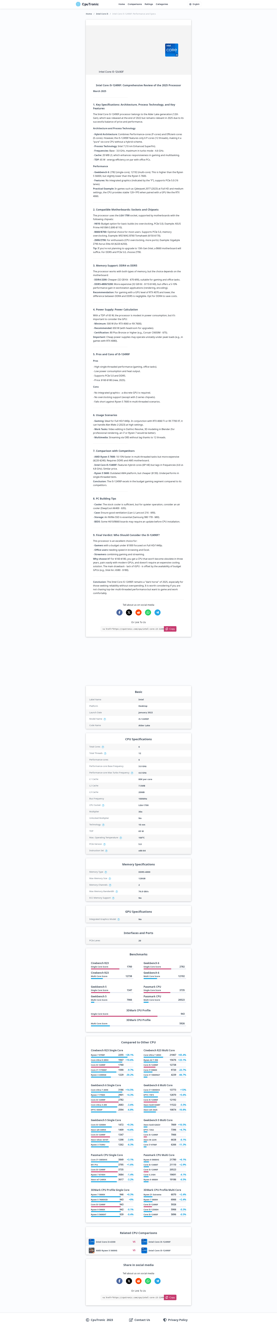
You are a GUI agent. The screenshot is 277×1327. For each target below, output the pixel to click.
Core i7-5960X (150, 1070)
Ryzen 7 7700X (98, 1095)
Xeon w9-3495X (98, 1129)
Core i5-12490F (98, 1065)
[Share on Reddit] (138, 612)
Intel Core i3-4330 (105, 1241)
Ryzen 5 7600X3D (99, 1199)
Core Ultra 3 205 (99, 1104)
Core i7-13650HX (152, 1089)
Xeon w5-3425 (150, 1109)
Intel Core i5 (102, 13)
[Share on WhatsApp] (148, 612)
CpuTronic (90, 4)
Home (122, 4)
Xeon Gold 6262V (152, 1124)
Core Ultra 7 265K (99, 1089)
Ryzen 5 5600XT (98, 1214)
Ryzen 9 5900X (98, 1209)
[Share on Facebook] (119, 612)
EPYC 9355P (96, 1109)
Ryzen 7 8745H (98, 1174)
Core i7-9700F (150, 1144)
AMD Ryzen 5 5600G (106, 1250)
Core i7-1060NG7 (152, 1074)
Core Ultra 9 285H (99, 1060)
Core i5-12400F (151, 1214)
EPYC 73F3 (149, 1095)
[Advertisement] (130, 48)
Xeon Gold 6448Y (152, 1104)
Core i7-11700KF (99, 1070)
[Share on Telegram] (158, 612)
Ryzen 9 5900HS (151, 1159)
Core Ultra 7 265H (152, 1055)
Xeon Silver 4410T (99, 1139)
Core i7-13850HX (99, 1159)
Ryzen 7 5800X (98, 1194)
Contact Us (142, 1320)
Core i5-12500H (98, 1124)
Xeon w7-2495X (98, 1179)
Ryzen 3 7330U (98, 1144)
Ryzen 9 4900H (151, 1179)
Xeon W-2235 (150, 1139)
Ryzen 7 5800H (151, 1199)
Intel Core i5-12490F (160, 1241)
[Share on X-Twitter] (129, 612)
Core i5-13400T (151, 1164)
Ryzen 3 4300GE (98, 1074)
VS (134, 1241)
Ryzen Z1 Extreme (152, 1194)
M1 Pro (94, 1164)
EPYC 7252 (149, 1129)
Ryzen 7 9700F (98, 1055)
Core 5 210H (150, 1174)
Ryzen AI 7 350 (151, 1060)
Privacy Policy (178, 1320)
